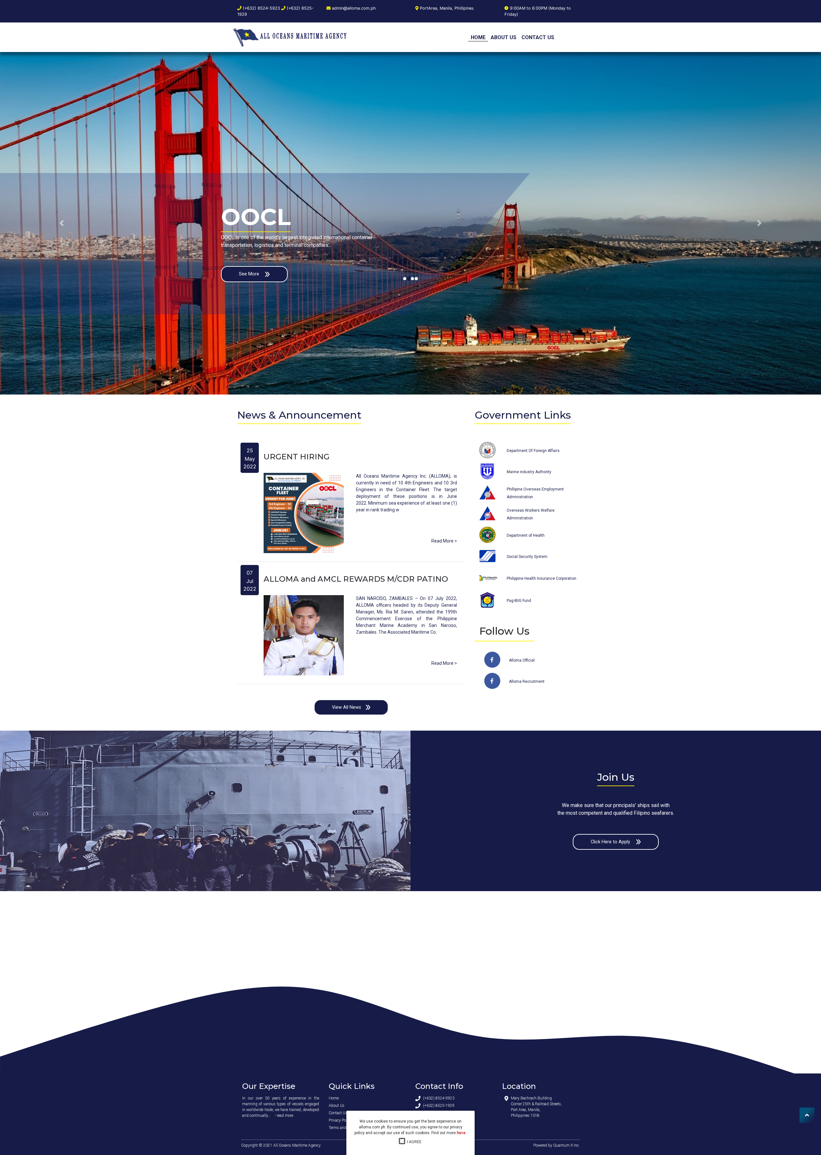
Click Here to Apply (611, 842)
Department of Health (526, 535)
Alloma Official (522, 660)
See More (249, 274)
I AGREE (412, 1141)
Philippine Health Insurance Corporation (541, 578)
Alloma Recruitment (527, 681)
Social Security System (527, 556)
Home (478, 37)
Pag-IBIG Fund (519, 600)
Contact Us (537, 37)
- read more (284, 1115)
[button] (61, 223)
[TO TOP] (807, 1115)
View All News (346, 707)
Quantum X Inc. (566, 1145)
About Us (503, 37)
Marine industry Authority (529, 472)
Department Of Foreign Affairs (533, 450)
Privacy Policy (340, 1120)
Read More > (444, 540)
